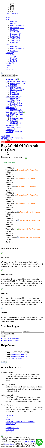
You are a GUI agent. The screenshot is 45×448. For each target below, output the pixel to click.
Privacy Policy (11, 424)
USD (12, 9)
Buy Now (9, 174)
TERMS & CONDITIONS (32, 442)
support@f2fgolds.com (19, 354)
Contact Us (14, 59)
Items (7, 44)
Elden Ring (14, 21)
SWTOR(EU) (15, 40)
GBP (12, 11)
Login (3, 136)
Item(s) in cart (6, 140)
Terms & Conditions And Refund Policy (20, 422)
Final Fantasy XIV (17, 28)
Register (4, 138)
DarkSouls (14, 42)
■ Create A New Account (10, 340)
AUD (12, 3)
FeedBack (9, 415)
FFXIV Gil (10, 430)
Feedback (13, 61)
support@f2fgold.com (19, 356)
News (12, 55)
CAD (12, 5)
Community (10, 53)
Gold (7, 19)
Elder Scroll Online (17, 26)
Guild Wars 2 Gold (12, 428)
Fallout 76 (14, 30)
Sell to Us (9, 69)
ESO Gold (9, 432)
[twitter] (6, 363)
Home (8, 17)
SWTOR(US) (15, 38)
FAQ (7, 67)
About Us (13, 57)
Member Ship (10, 63)
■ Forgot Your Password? (10, 338)
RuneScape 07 (15, 34)
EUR (12, 7)
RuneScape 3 (15, 36)
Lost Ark (13, 23)
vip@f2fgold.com (17, 358)
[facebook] (2, 363)
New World (14, 32)
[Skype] (4, 363)
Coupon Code (11, 65)
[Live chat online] (39, 442)
